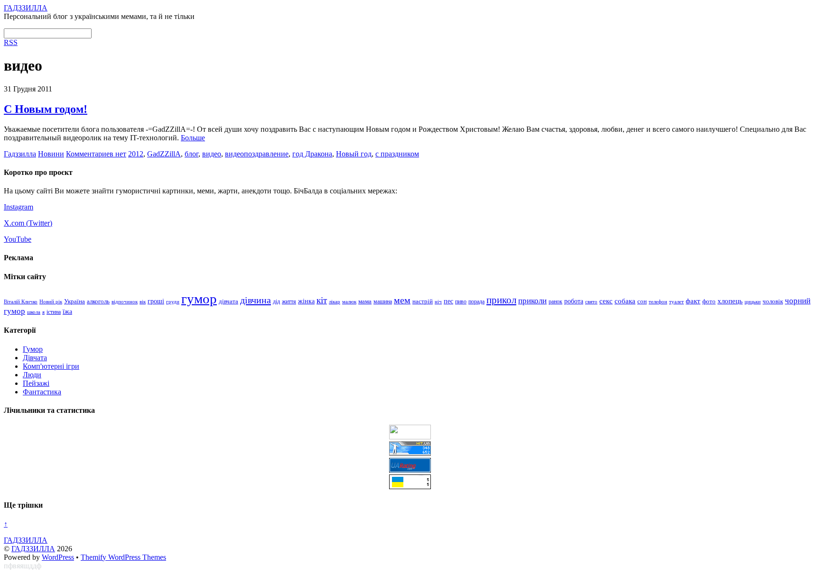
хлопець (730, 301)
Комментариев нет (96, 154)
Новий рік (50, 301)
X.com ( (16, 223)
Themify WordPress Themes (123, 557)
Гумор (33, 349)
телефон (658, 301)
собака (625, 301)
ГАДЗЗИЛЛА (33, 549)
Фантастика (42, 392)
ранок (555, 301)
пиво (460, 301)
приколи (532, 300)
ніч (438, 301)
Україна (74, 301)
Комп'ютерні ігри (51, 366)
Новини (51, 154)
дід (276, 302)
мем (402, 300)
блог (191, 154)
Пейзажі (36, 383)
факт (693, 301)
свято (591, 301)
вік (143, 301)
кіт (322, 300)
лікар (334, 301)
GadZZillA (164, 154)
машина (382, 301)
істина (54, 312)
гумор (199, 298)
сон (642, 301)
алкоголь (98, 301)
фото (709, 301)
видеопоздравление (257, 154)
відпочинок (125, 301)
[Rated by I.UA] (410, 437)
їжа (67, 311)
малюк (349, 301)
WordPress (58, 557)
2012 (135, 154)
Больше (193, 138)
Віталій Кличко (20, 301)
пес (448, 301)
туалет (676, 301)
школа (33, 312)
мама (365, 301)
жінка (306, 301)
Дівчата (35, 358)
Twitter (39, 223)
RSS (11, 42)
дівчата (228, 301)
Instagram (18, 207)
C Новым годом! (45, 109)
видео (211, 154)
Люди (32, 375)
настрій (422, 301)
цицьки (753, 301)
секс (606, 301)
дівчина (255, 300)
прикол (501, 300)
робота (573, 301)
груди (172, 301)
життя (289, 301)
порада (476, 301)
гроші (156, 301)
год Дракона (312, 154)
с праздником (397, 154)
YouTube (17, 239)
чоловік (773, 301)
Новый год (354, 154)
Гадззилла (20, 154)
